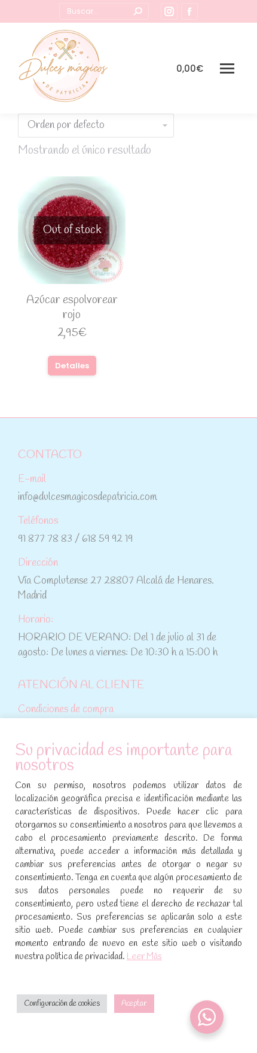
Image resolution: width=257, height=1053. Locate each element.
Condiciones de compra (66, 709)
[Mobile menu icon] (227, 68)
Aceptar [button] (134, 1004)
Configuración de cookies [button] (62, 1004)
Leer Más (144, 957)
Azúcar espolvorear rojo (72, 307)
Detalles (72, 365)
